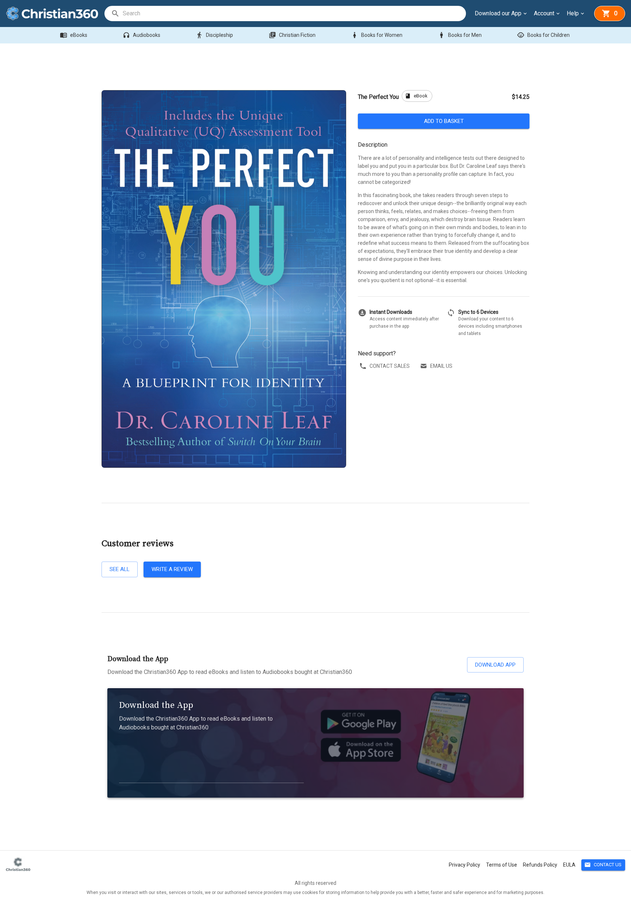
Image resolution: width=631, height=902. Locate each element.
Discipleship (214, 35)
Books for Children (543, 35)
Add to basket (444, 121)
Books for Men (460, 35)
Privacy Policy (464, 865)
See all (120, 569)
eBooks (73, 35)
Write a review (172, 569)
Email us (441, 366)
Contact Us (603, 864)
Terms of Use (501, 865)
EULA (569, 865)
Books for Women (376, 35)
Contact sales (390, 366)
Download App (495, 665)
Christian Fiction (292, 35)
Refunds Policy (540, 865)
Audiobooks (141, 35)
